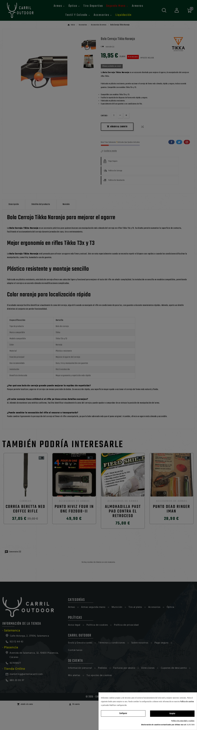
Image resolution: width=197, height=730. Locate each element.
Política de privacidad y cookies (183, 721)
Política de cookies (187, 701)
